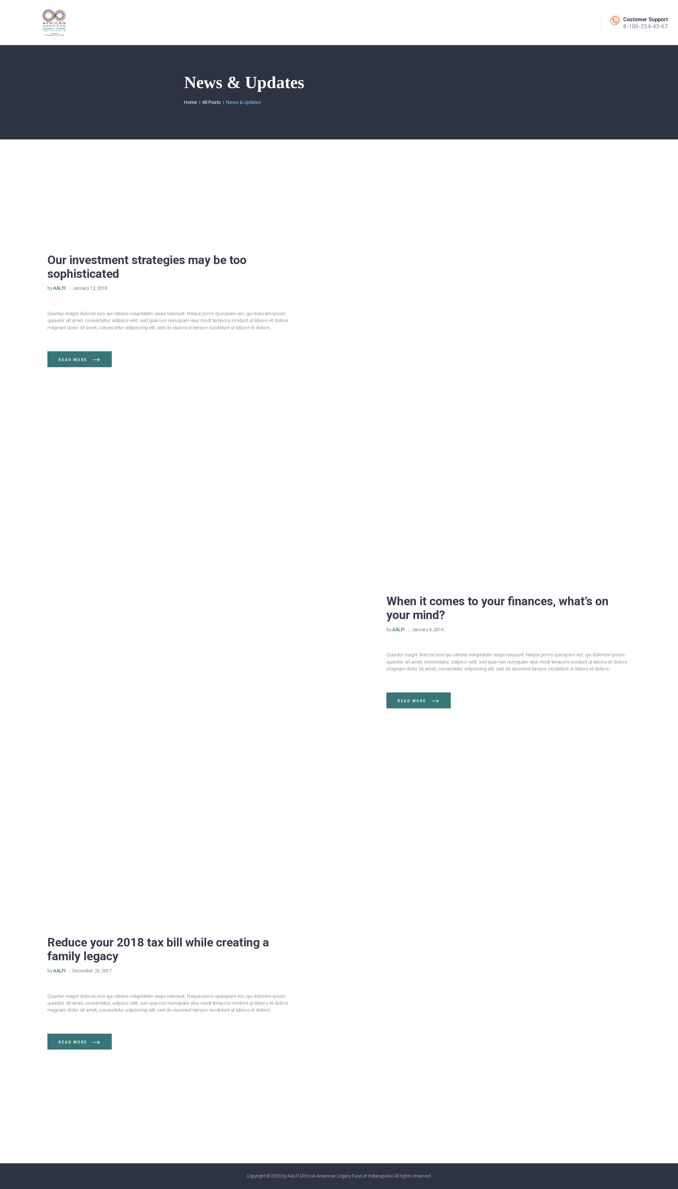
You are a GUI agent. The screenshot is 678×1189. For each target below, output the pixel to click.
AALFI (56, 288)
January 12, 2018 (89, 288)
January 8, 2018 (427, 629)
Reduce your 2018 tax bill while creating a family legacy (158, 949)
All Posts (211, 102)
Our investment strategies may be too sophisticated (147, 267)
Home (190, 102)
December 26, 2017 (91, 970)
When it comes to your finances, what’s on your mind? (497, 608)
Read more (73, 360)
